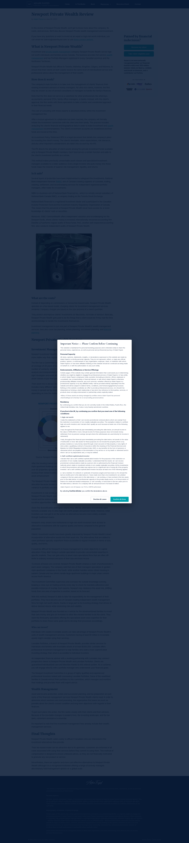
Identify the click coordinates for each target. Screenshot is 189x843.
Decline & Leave (99, 499)
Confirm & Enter (119, 499)
